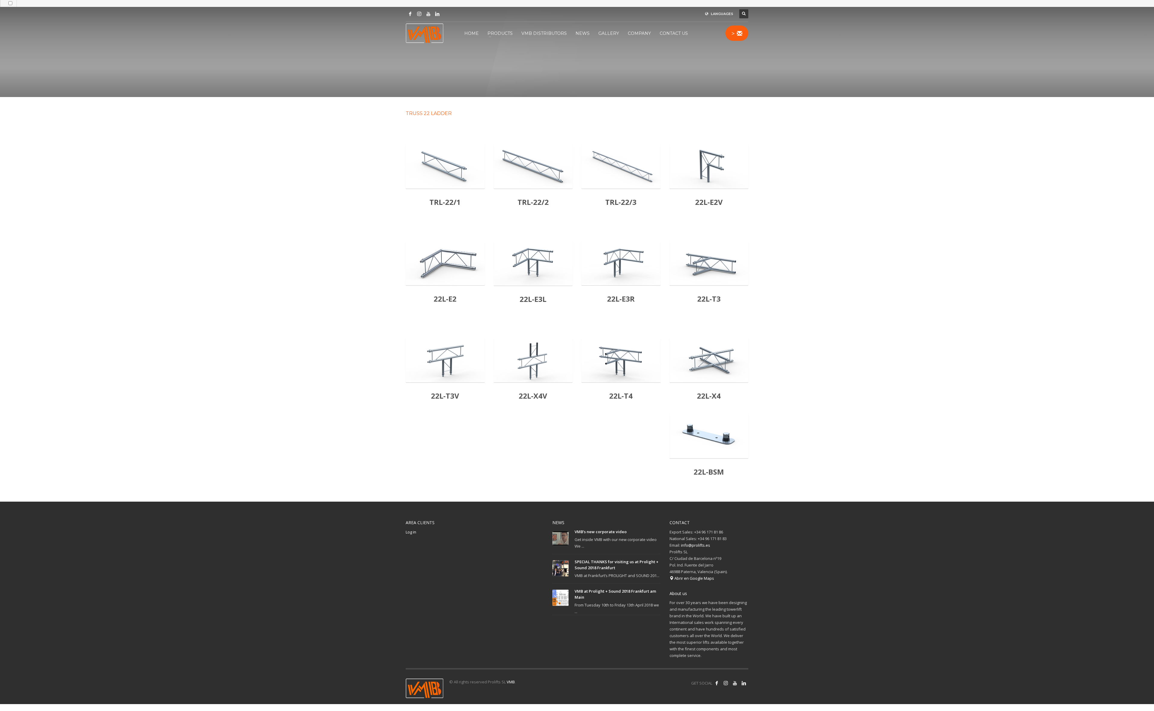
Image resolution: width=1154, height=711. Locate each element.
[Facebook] (410, 13)
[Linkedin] (437, 13)
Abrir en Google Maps (693, 578)
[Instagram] (419, 13)
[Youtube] (428, 13)
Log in (411, 532)
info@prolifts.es (695, 545)
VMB (511, 682)
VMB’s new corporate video (601, 531)
